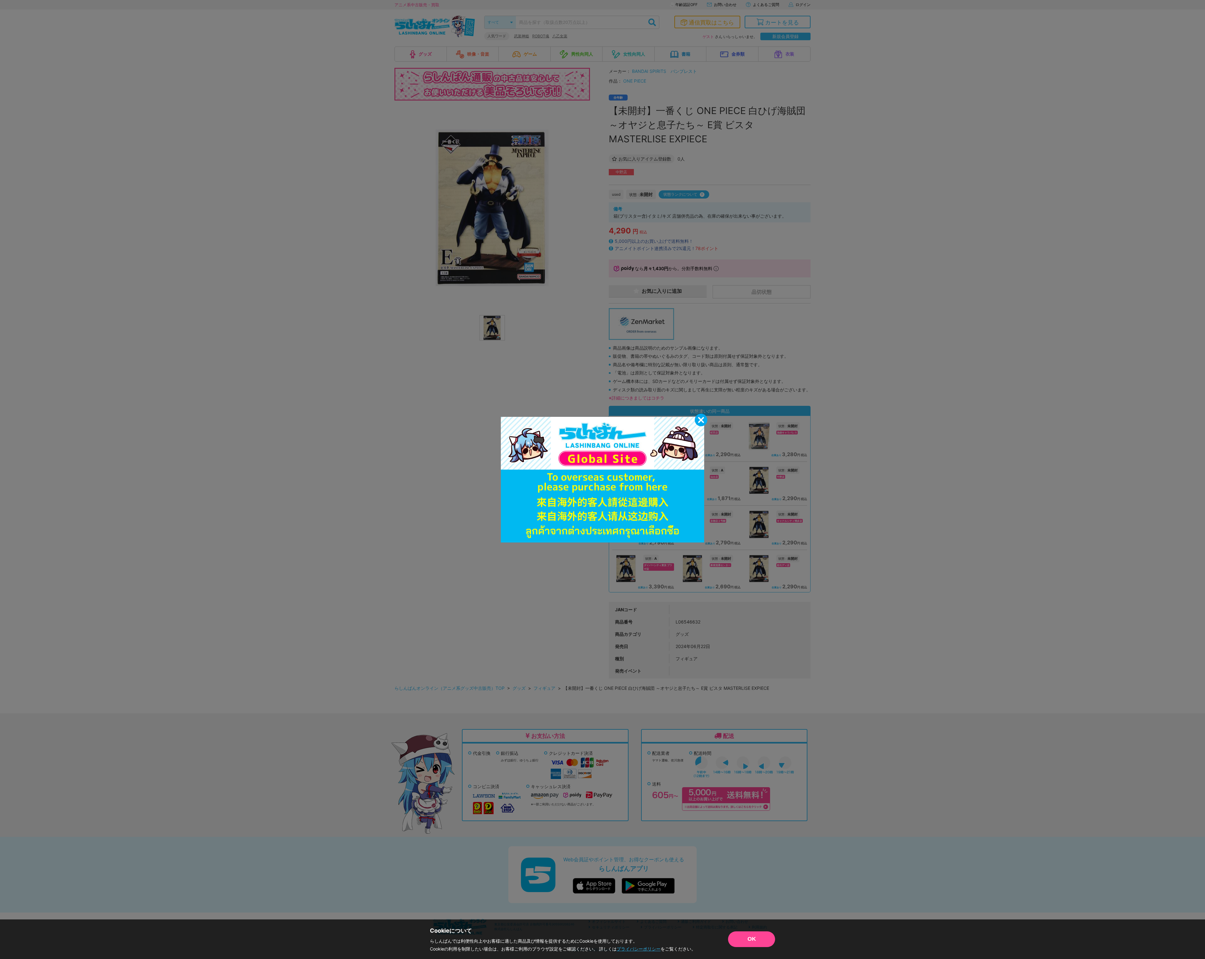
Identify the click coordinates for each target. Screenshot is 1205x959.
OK (751, 939)
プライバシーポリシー (639, 948)
